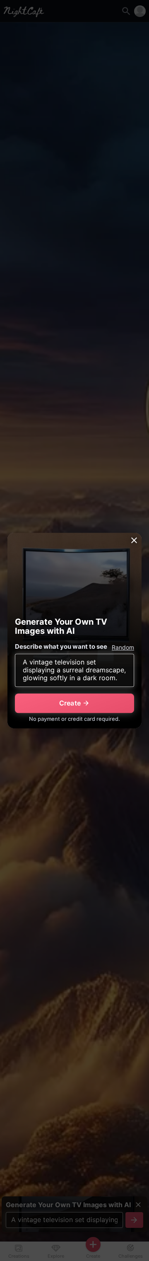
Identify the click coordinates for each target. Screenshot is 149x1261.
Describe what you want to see (61, 646)
